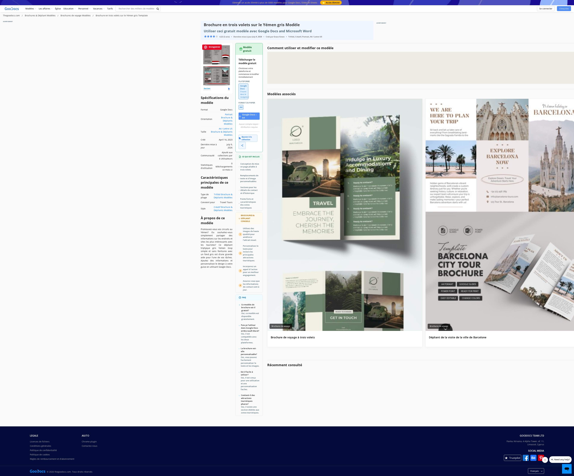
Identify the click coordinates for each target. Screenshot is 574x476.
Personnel (83, 8)
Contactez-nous (89, 445)
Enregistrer (214, 46)
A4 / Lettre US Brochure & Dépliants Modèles (221, 131)
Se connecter (545, 8)
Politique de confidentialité (43, 450)
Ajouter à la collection (247, 138)
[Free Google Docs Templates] (12, 8)
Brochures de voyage (281, 326)
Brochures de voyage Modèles (76, 15)
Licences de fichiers (39, 441)
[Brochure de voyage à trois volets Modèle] (344, 215)
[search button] (157, 8)
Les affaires (44, 8)
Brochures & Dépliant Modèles (40, 15)
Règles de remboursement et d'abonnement (52, 458)
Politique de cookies (40, 454)
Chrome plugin (89, 441)
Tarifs (110, 8)
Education (69, 8)
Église (58, 8)
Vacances (97, 8)
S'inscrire (564, 8)
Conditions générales (40, 445)
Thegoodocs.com (11, 15)
